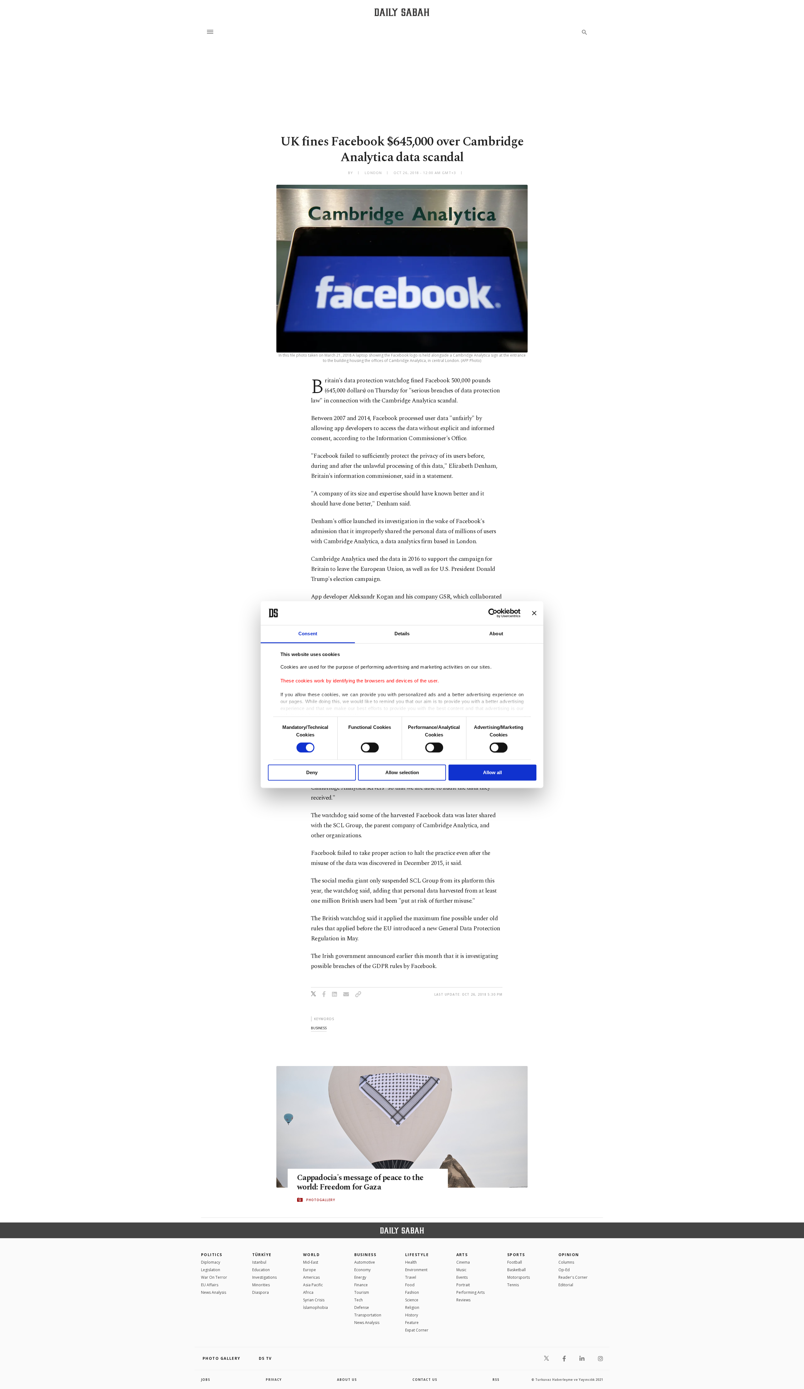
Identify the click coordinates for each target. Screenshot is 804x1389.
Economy (362, 1269)
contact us (424, 1379)
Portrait (463, 1285)
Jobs (205, 1379)
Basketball (516, 1269)
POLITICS (211, 1254)
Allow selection (402, 772)
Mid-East (310, 1262)
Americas (311, 1277)
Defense (361, 1307)
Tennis (513, 1285)
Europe (309, 1269)
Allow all (492, 772)
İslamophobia (315, 1307)
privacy (274, 1379)
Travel (410, 1277)
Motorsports (518, 1277)
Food (410, 1285)
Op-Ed (564, 1269)
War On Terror (214, 1277)
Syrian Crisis (313, 1300)
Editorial (565, 1285)
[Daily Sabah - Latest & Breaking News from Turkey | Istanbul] (401, 12)
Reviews (463, 1300)
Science (411, 1300)
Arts (462, 1254)
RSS (495, 1379)
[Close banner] (534, 613)
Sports (516, 1254)
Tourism (361, 1292)
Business (365, 1254)
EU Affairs (209, 1285)
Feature (412, 1322)
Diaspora (260, 1292)
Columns (566, 1262)
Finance (361, 1285)
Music (461, 1269)
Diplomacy (210, 1262)
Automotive (364, 1262)
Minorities (261, 1285)
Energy (360, 1277)
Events (462, 1277)
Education (261, 1269)
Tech (358, 1300)
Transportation (367, 1315)
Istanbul (259, 1262)
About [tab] (496, 634)
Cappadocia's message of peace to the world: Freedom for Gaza (360, 1182)
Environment (416, 1269)
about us (347, 1379)
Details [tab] (402, 634)
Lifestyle (417, 1254)
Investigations (264, 1277)
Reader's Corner (573, 1277)
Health (411, 1262)
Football (514, 1262)
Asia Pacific (313, 1285)
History (411, 1315)
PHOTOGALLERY (320, 1200)
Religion (412, 1307)
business (319, 1027)
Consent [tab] (307, 634)
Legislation (210, 1269)
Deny (312, 772)
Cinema (463, 1262)
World (311, 1254)
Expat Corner (416, 1330)
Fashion (412, 1292)
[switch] (370, 747)
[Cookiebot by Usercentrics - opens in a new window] (492, 613)
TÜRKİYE (262, 1254)
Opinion (568, 1254)
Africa (308, 1292)
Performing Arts (470, 1292)
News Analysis (213, 1292)
